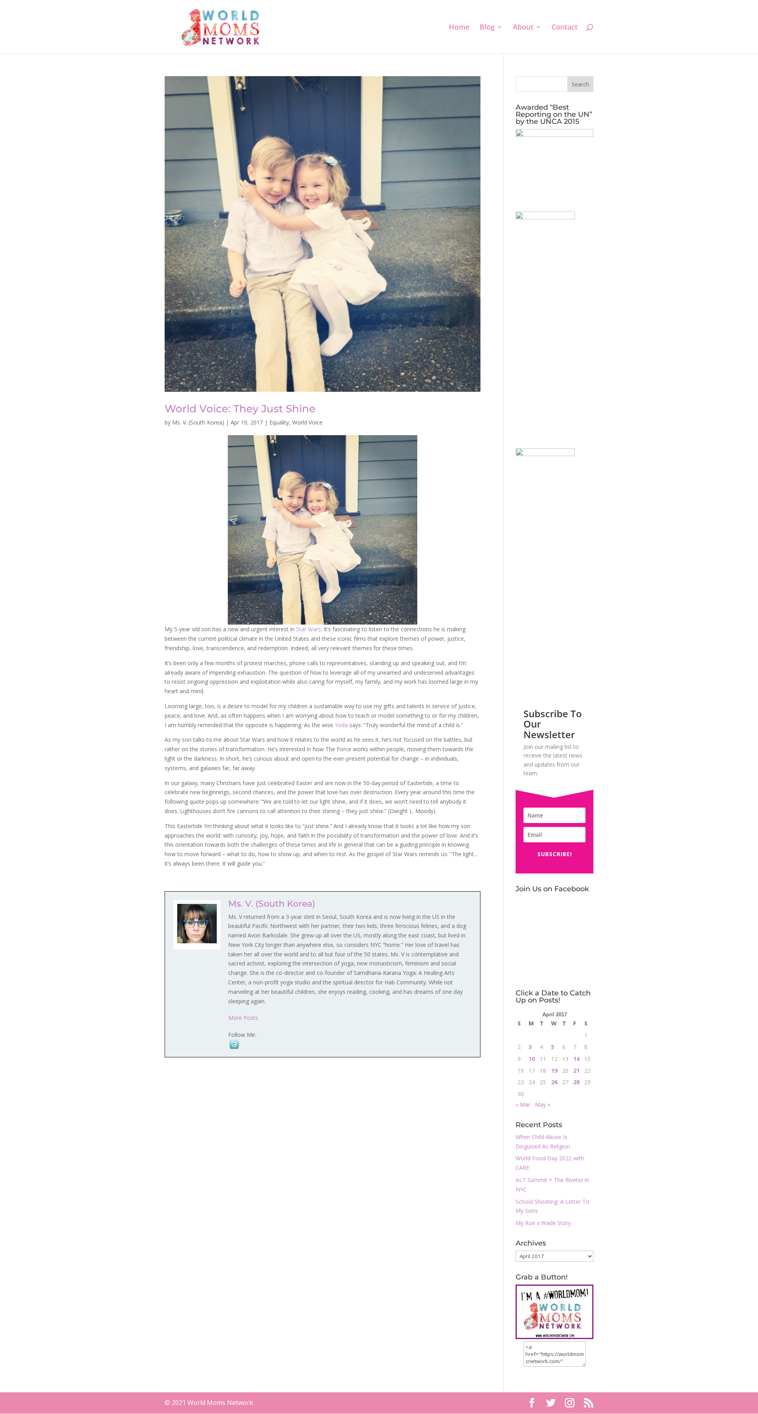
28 (576, 1082)
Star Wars (308, 629)
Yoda (341, 725)
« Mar (523, 1104)
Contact (565, 28)
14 (576, 1058)
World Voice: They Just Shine (240, 408)
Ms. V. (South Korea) (198, 422)
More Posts (243, 1017)
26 (554, 1082)
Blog (487, 28)
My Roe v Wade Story (543, 1223)
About (523, 28)
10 (532, 1058)
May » (542, 1104)
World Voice (307, 422)
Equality (279, 422)
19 (554, 1070)
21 (576, 1070)
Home (459, 28)
